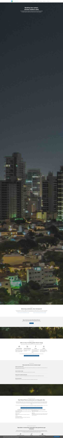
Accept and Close (56, 436)
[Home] (15, 1)
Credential (33, 1)
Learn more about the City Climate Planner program (23, 312)
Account (48, 1)
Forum (41, 1)
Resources (37, 1)
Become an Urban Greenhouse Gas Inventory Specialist (39, 312)
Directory (44, 1)
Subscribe (31, 323)
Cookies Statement (16, 437)
